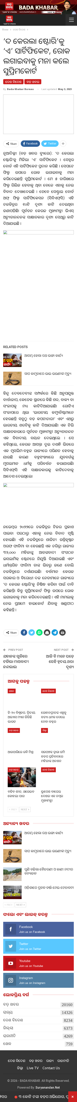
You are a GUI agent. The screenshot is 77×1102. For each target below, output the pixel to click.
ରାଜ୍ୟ (8, 1012)
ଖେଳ (11, 690)
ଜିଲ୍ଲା (44, 730)
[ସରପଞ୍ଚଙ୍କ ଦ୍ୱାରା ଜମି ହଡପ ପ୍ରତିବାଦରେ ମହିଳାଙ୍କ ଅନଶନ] (55, 738)
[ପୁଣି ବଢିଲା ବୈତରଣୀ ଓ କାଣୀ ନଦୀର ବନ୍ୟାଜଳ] (12, 874)
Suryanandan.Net (48, 1087)
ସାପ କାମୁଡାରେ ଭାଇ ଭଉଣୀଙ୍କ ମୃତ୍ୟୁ (47, 373)
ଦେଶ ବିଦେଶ (13, 82)
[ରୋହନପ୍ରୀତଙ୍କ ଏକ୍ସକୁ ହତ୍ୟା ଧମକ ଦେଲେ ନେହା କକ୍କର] (55, 698)
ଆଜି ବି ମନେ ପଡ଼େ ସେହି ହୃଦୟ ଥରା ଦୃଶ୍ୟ (60, 661)
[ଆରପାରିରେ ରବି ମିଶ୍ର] (22, 738)
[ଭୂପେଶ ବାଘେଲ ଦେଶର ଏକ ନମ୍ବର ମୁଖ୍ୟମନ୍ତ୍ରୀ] (55, 777)
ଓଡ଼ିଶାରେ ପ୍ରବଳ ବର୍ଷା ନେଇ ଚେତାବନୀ (49, 887)
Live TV (33, 1068)
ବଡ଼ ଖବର (33, 82)
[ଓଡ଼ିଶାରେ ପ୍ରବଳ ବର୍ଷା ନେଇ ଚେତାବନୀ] (12, 892)
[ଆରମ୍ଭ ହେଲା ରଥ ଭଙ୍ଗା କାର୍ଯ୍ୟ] (12, 360)
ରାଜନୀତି (9, 1035)
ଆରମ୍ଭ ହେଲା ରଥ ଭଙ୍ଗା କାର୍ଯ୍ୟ (43, 355)
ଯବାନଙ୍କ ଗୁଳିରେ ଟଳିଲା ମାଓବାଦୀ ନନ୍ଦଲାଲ (16, 661)
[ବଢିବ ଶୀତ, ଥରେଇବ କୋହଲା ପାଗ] (22, 777)
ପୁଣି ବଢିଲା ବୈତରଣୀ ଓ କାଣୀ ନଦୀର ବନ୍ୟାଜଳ (48, 871)
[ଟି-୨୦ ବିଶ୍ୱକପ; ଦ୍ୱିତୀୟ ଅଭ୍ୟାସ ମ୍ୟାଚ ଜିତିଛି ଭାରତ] (22, 698)
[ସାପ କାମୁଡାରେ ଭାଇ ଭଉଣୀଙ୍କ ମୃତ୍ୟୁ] (12, 378)
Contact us (51, 1068)
